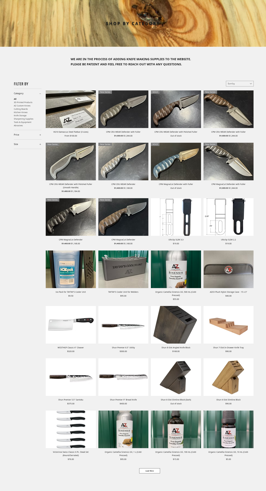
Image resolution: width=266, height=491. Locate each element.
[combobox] (240, 83)
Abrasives (18, 125)
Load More (149, 471)
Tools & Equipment (22, 122)
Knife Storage (20, 115)
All (15, 99)
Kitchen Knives (21, 112)
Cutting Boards (21, 109)
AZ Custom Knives (22, 105)
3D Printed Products (23, 102)
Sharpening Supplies (23, 118)
